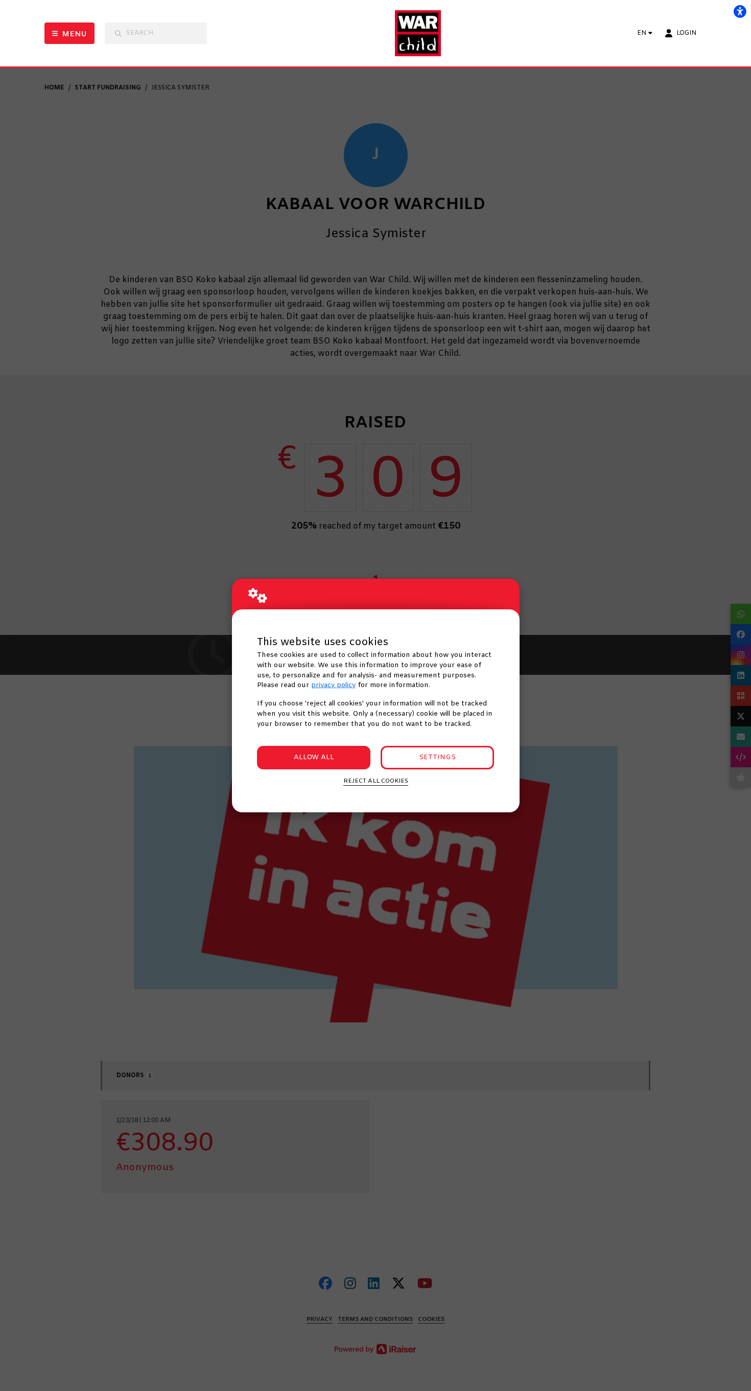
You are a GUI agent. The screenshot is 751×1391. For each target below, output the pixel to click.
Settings (437, 757)
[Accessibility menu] (740, 11)
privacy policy (333, 685)
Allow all (314, 757)
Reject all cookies (375, 781)
